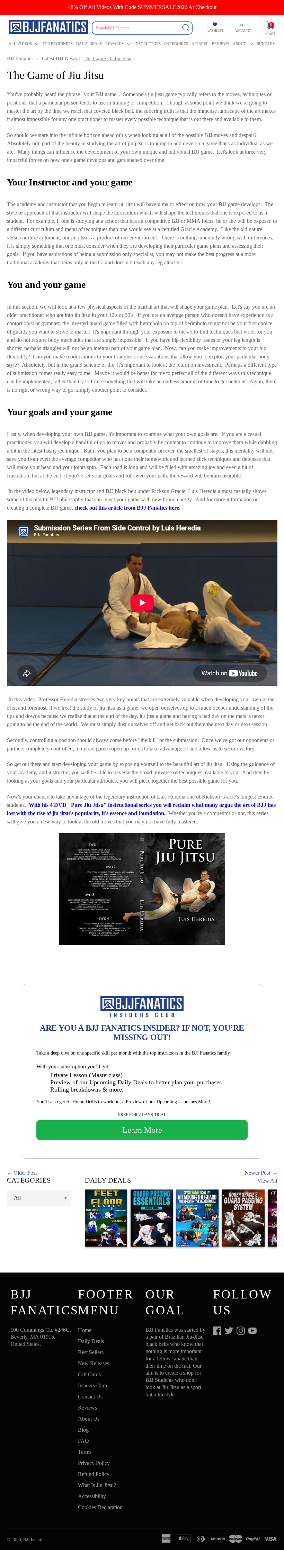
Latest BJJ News (59, 58)
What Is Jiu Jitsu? (97, 1485)
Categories (176, 44)
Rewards (114, 44)
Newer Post (257, 1173)
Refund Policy (93, 1474)
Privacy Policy (94, 1463)
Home (84, 1330)
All (17, 1198)
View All (267, 1181)
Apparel (200, 44)
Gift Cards (89, 1374)
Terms (84, 1452)
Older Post (25, 1173)
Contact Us (90, 1396)
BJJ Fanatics (20, 58)
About (239, 44)
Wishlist (215, 31)
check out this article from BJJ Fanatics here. (127, 508)
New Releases (93, 1363)
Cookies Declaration (100, 1507)
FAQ (83, 1441)
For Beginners (58, 44)
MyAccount (242, 28)
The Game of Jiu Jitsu (107, 58)
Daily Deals (89, 44)
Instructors (147, 44)
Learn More (142, 1129)
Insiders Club (92, 1385)
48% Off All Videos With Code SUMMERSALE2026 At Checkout (142, 7)
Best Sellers (91, 1352)
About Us (88, 1419)
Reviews (220, 44)
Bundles (266, 44)
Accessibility (92, 1496)
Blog (83, 1430)
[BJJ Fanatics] (49, 28)
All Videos (20, 44)
